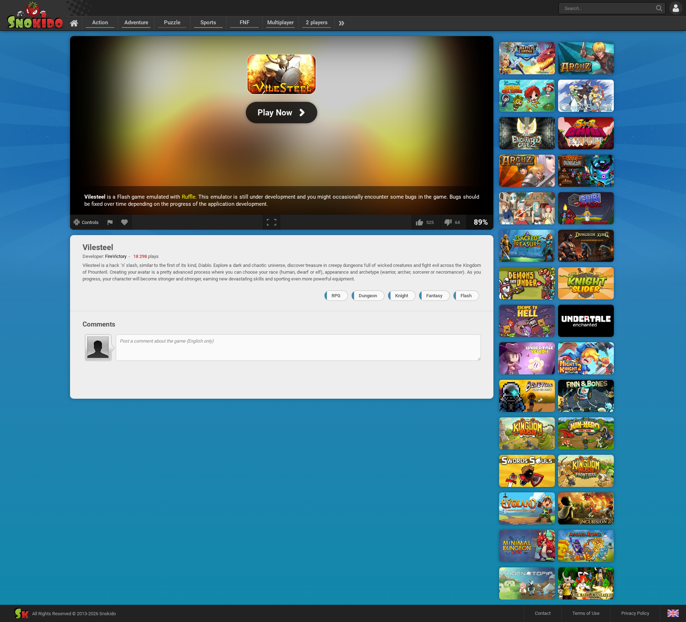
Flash (466, 295)
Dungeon (368, 295)
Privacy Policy (635, 613)
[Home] (74, 23)
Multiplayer (280, 22)
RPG (336, 295)
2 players (317, 22)
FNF (244, 22)
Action (100, 22)
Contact (543, 613)
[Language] (673, 613)
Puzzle (172, 22)
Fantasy (434, 295)
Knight (401, 295)
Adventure (136, 22)
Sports (208, 22)
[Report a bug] (110, 222)
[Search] (659, 8)
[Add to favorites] (125, 222)
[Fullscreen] (271, 222)
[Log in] (675, 8)
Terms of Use (586, 613)
